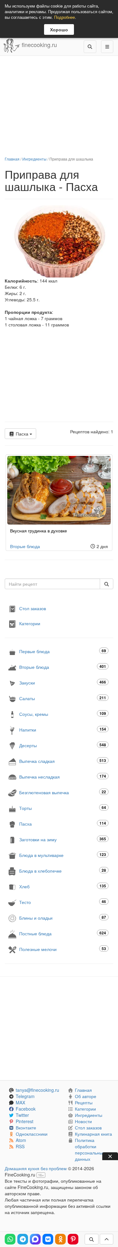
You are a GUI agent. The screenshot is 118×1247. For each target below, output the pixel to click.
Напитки (62, 729)
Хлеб (62, 886)
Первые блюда (62, 651)
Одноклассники (32, 1134)
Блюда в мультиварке (62, 855)
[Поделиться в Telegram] (22, 1239)
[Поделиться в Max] (35, 1239)
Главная (12, 158)
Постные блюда (62, 933)
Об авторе (85, 1096)
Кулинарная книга (93, 1134)
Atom (21, 1140)
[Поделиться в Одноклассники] (60, 1239)
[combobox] (52, 584)
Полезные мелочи (62, 949)
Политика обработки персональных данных (90, 1149)
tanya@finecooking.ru (37, 1090)
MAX (20, 1102)
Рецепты (84, 1102)
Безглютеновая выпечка (62, 792)
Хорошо (59, 29)
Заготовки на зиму (62, 839)
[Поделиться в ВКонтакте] (47, 1239)
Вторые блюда (25, 546)
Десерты (62, 745)
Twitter (22, 1115)
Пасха (22, 434)
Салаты (62, 698)
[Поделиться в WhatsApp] (10, 1239)
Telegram (25, 1096)
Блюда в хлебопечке (62, 870)
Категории (29, 623)
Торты (62, 808)
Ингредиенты (34, 158)
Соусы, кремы (62, 714)
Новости (83, 1121)
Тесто (62, 902)
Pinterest (24, 1121)
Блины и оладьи (62, 917)
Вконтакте (26, 1127)
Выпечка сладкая (62, 761)
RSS (20, 1146)
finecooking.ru (38, 44)
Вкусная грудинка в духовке (38, 530)
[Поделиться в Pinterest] (73, 1239)
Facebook (26, 1109)
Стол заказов (32, 608)
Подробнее (64, 17)
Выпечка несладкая (62, 776)
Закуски (62, 682)
